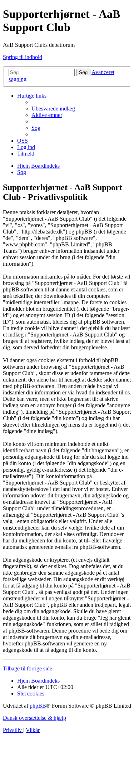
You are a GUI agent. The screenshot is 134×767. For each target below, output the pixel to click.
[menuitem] (53, 108)
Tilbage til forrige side (27, 668)
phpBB (38, 706)
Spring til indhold (22, 57)
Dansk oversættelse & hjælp (34, 718)
